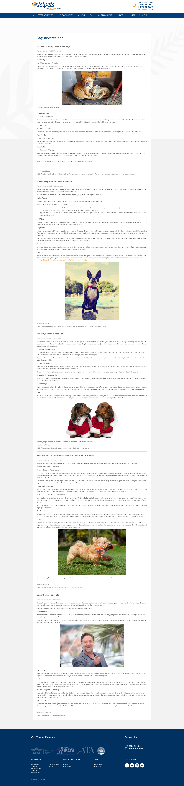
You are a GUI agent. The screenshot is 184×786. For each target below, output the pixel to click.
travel (81, 587)
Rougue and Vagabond (113, 174)
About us (81, 15)
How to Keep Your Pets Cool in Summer (54, 181)
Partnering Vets (35, 773)
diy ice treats (48, 326)
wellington (131, 174)
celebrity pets (48, 715)
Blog (133, 15)
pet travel (100, 174)
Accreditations (67, 766)
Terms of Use (97, 766)
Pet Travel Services (46, 15)
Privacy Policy (98, 764)
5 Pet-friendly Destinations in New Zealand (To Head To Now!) (65, 455)
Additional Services (105, 15)
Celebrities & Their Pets (48, 594)
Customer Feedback (53, 764)
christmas (47, 448)
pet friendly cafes (92, 174)
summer (90, 326)
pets (105, 174)
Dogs (67, 174)
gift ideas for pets (56, 448)
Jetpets (59, 51)
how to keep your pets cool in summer (63, 326)
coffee (63, 174)
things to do (124, 174)
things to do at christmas (81, 448)
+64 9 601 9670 (145, 6)
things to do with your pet (71, 587)
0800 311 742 (146, 4)
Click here (131, 358)
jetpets (76, 174)
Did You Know (46, 712)
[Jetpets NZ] (46, 6)
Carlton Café (56, 174)
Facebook (88, 161)
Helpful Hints (46, 171)
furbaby (71, 174)
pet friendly (60, 587)
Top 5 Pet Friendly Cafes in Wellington (54, 46)
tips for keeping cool (100, 326)
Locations (122, 15)
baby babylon (48, 174)
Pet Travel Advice (66, 15)
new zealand (82, 174)
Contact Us (143, 15)
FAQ (91, 15)
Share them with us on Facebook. (101, 578)
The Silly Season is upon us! (50, 333)
